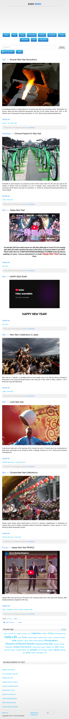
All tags (63, 629)
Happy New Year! (17, 210)
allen (30, 609)
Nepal (31, 640)
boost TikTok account (9, 702)
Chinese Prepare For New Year (27, 133)
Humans (62, 637)
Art (15, 633)
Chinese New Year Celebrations (24, 472)
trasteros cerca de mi (9, 694)
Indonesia (20, 640)
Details (5, 119)
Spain (43, 647)
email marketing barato (9, 698)
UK (53, 647)
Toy (8, 123)
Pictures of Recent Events (19, 643)
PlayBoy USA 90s (7, 678)
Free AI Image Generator (10, 674)
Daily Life (11, 637)
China (4, 199)
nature (56, 650)
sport (28, 652)
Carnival (24, 633)
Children (44, 633)
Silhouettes (8, 647)
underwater (39, 653)
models (50, 650)
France (50, 637)
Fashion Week (42, 637)
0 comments (31, 127)
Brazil (19, 633)
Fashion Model (32, 637)
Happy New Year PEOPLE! (23, 547)
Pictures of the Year (44, 644)
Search (62, 47)
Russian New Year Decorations (23, 59)
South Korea (36, 647)
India (14, 640)
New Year (14, 123)
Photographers (51, 640)
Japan (4, 391)
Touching (6, 133)
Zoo (28, 650)
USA (56, 647)
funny (16, 609)
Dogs (19, 637)
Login (19, 52)
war (45, 653)
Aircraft (10, 633)
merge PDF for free (8, 690)
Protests (56, 644)
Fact (4, 59)
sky (24, 653)
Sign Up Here (8, 52)
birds (39, 650)
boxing (21, 609)
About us (5, 713)
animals (33, 650)
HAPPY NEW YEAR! (18, 276)
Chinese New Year (8, 462)
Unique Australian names (10, 686)
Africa (5, 633)
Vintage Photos (21, 650)
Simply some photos (22, 647)
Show (4, 609)
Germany (56, 637)
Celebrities (36, 633)
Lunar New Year (17, 402)
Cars (29, 633)
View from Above (9, 650)
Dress (24, 637)
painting (63, 650)
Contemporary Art (60, 633)
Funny (5, 547)
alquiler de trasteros (8, 669)
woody (26, 609)
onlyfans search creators (10, 682)
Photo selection (38, 640)
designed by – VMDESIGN (34, 714)
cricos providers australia (10, 706)
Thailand (48, 647)
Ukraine (61, 647)
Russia (4, 123)
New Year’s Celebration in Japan (24, 335)
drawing (44, 650)
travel (33, 653)
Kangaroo (10, 609)
